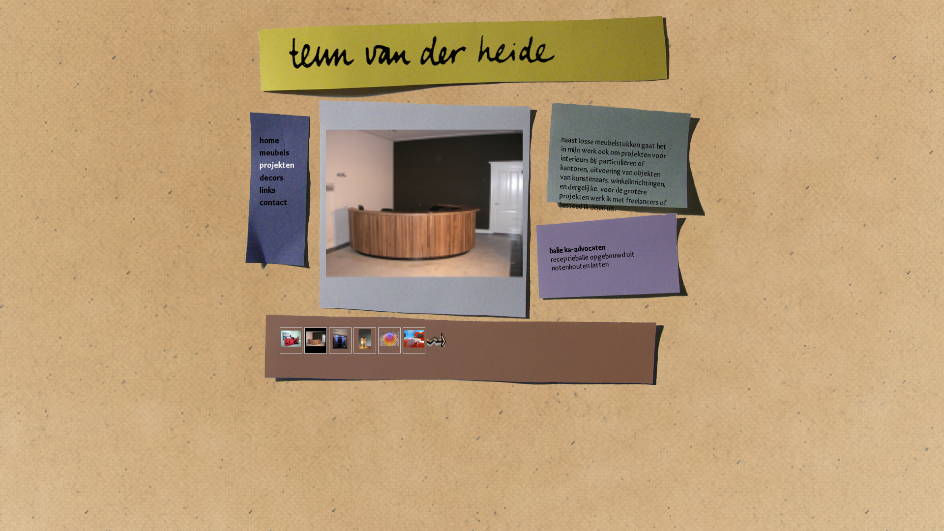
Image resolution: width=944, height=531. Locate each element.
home (269, 140)
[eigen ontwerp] (365, 340)
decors (271, 177)
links (267, 190)
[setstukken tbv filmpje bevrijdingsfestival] (291, 340)
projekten (277, 165)
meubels (274, 152)
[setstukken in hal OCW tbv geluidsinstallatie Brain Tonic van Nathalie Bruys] (340, 340)
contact (273, 202)
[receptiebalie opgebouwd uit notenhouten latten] (315, 340)
